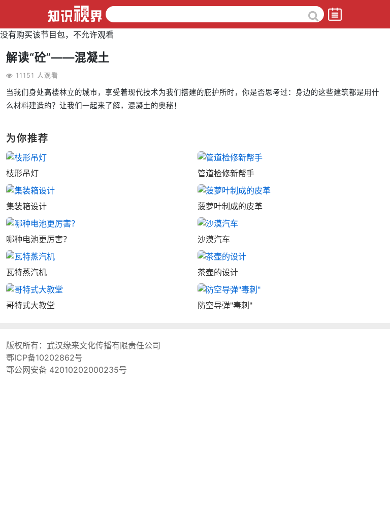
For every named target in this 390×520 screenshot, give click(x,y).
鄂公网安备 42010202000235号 (66, 370)
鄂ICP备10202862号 (44, 357)
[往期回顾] (335, 14)
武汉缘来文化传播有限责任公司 (103, 345)
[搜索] (313, 15)
